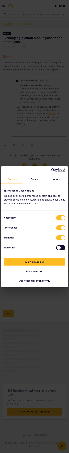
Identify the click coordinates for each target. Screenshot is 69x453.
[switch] (60, 227)
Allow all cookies (34, 261)
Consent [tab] (12, 179)
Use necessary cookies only (34, 280)
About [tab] (56, 179)
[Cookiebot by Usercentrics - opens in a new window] (51, 170)
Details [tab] (35, 179)
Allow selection (34, 271)
